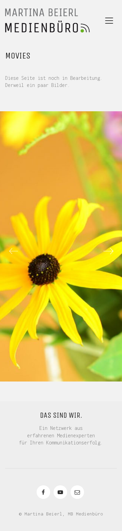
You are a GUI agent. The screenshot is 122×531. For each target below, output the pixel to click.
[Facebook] (43, 492)
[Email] (77, 492)
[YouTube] (60, 492)
